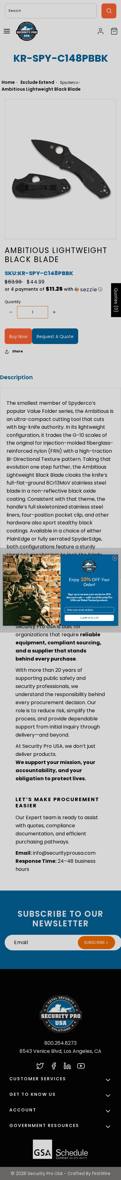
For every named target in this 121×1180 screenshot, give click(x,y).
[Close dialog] (114, 558)
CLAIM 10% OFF (89, 617)
